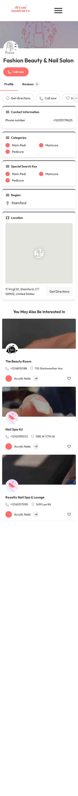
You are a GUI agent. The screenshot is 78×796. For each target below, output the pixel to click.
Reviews (30, 84)
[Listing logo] (10, 48)
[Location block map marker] (39, 253)
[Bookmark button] (69, 378)
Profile (9, 84)
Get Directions (59, 291)
